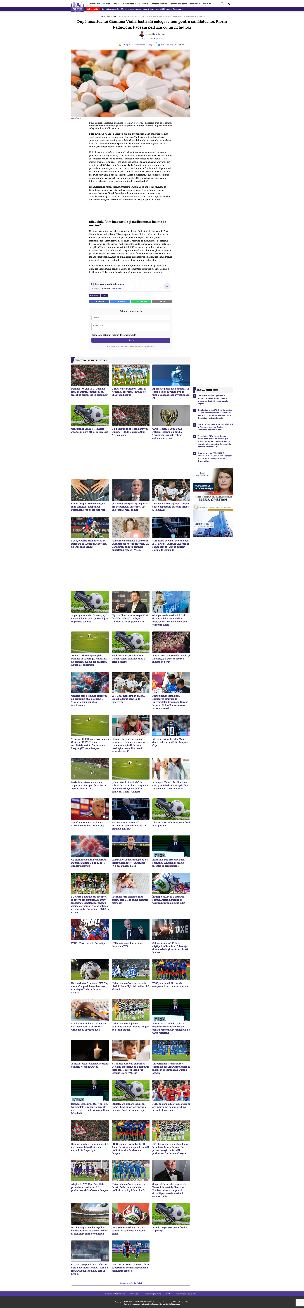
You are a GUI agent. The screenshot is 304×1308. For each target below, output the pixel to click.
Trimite (130, 340)
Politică (106, 3)
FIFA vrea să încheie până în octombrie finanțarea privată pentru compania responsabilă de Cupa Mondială (171, 1028)
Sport (108, 16)
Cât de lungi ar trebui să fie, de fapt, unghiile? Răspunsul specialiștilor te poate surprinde (89, 506)
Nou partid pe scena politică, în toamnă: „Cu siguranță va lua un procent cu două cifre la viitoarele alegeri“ (213, 399)
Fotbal (115, 16)
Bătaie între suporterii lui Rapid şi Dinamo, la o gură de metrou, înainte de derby (171, 658)
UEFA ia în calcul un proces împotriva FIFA (127, 944)
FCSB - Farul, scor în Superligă (88, 943)
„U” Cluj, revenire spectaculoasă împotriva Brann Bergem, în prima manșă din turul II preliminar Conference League (170, 1148)
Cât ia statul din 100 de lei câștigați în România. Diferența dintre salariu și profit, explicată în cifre (170, 947)
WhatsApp (143, 301)
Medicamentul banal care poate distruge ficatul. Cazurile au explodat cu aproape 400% (88, 1026)
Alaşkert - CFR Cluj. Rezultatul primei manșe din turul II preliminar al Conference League (89, 1187)
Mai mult (208, 3)
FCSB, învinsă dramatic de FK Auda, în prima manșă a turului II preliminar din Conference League (130, 1148)
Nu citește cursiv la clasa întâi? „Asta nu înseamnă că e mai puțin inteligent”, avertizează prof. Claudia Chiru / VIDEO (130, 1068)
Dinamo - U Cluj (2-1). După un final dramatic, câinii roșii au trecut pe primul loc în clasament (89, 391)
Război (116, 3)
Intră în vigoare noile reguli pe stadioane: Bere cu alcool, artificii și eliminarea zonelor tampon (89, 1230)
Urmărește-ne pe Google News (173, 45)
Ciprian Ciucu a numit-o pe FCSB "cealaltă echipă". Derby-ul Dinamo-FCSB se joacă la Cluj (130, 618)
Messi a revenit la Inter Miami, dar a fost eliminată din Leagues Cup (170, 742)
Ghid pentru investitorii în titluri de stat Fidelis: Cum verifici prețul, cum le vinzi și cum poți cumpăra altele (170, 620)
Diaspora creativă (159, 3)
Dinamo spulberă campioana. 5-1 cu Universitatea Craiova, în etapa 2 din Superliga (89, 1147)
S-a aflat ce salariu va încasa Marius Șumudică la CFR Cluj (87, 824)
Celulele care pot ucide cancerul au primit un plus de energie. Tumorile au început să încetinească (89, 700)
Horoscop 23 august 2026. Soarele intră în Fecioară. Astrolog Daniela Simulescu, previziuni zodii (215, 427)
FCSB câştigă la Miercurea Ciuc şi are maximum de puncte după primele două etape (171, 1107)
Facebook (101, 301)
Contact (169, 1294)
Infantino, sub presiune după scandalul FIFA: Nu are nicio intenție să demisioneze (168, 862)
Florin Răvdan (158, 34)
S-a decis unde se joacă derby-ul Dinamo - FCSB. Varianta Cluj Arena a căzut (130, 431)
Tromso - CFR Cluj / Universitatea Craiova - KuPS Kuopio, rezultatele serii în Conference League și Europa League (90, 743)
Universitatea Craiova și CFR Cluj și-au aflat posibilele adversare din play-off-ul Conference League (89, 988)
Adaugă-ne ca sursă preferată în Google (138, 45)
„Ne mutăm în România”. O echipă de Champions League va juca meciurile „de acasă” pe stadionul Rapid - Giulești (130, 787)
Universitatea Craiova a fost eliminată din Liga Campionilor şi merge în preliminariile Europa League (171, 1068)
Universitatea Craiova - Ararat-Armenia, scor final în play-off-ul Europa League (129, 391)
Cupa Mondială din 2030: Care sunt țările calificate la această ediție (129, 1230)
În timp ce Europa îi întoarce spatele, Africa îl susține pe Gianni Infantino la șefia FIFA (168, 899)
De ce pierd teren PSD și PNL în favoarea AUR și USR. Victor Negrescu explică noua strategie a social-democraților (215, 457)
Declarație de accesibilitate (186, 1294)
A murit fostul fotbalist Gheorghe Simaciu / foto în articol (89, 1065)
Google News (116, 288)
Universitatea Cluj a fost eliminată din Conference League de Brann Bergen (130, 1026)
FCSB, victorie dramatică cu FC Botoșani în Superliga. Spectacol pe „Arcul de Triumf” (89, 543)
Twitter (122, 301)
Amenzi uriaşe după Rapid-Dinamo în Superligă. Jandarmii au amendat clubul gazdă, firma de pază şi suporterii (89, 660)
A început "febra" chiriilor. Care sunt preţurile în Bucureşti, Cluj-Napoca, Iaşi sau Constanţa (170, 785)
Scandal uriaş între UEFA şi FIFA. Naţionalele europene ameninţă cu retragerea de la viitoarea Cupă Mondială (90, 1108)
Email (164, 301)
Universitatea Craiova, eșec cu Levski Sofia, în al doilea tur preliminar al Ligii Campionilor (129, 1187)
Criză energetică (129, 3)
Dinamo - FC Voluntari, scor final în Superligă (171, 824)
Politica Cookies (135, 1294)
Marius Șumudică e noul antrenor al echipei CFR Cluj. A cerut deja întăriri (129, 825)
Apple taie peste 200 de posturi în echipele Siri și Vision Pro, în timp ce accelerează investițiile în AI (171, 393)
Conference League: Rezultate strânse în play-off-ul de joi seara (89, 430)
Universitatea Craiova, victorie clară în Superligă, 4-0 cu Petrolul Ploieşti (130, 986)
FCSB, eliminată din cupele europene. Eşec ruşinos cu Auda (170, 985)
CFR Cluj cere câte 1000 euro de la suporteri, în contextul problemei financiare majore (130, 1267)
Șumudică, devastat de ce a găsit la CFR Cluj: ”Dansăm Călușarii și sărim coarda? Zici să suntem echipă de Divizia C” (170, 545)
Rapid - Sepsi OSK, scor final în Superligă (170, 1229)
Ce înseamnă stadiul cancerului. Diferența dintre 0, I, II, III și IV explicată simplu (89, 862)
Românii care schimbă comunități (185, 3)
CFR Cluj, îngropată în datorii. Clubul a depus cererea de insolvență (128, 698)
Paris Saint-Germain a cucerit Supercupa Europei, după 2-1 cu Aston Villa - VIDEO (89, 785)
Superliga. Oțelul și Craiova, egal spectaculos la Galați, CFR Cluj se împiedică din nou (89, 618)
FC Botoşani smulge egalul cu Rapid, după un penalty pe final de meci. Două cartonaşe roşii (129, 1107)
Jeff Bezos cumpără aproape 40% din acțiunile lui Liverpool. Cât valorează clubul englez (130, 506)
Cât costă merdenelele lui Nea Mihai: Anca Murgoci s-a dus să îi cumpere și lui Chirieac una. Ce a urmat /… (142, 9)
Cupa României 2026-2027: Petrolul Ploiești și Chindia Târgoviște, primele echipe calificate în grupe (167, 433)
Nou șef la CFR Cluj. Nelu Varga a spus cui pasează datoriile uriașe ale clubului (171, 506)
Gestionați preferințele (153, 1294)
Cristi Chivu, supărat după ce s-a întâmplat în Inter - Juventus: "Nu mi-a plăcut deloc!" (130, 862)
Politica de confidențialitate (114, 1294)
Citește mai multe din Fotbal (131, 1283)
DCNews (77, 6)
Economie (143, 3)
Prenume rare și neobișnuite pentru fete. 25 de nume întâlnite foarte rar (130, 899)
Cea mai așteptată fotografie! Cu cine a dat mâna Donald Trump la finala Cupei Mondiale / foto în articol (90, 1269)
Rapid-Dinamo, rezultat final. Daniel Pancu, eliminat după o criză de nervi (128, 658)
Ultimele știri (94, 3)
